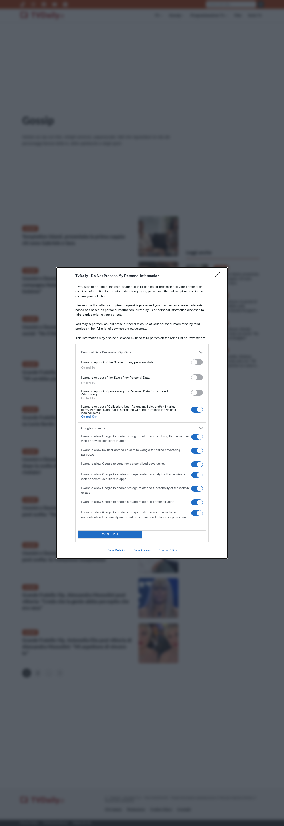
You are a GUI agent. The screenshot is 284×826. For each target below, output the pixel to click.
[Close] (219, 276)
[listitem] (142, 352)
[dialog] (142, 413)
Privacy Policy (167, 550)
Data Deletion (116, 550)
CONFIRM (110, 534)
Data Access (142, 550)
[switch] (197, 362)
